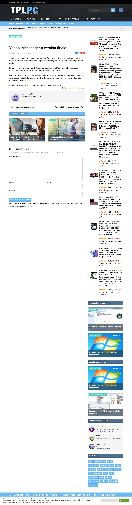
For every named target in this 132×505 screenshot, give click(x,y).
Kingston (101, 469)
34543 (109, 212)
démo (71, 24)
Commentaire (14, 157)
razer (111, 473)
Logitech (109, 469)
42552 (109, 112)
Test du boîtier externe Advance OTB (69, 107)
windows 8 (113, 481)
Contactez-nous (23, 2)
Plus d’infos (102, 59)
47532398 (110, 54)
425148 (109, 161)
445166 (109, 83)
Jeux (59, 19)
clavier (50, 24)
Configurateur (72, 19)
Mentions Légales (38, 2)
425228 (109, 290)
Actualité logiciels (15, 36)
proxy (105, 473)
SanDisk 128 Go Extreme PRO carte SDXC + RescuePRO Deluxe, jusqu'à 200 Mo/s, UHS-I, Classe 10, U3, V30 (110, 125)
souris (101, 477)
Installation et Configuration (98, 394)
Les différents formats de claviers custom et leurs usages (49, 28)
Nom (11, 182)
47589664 (110, 132)
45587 (109, 187)
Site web (12, 191)
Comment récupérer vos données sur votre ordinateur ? (89, 495)
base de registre (38, 24)
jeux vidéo (92, 469)
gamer (118, 465)
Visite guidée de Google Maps (22, 107)
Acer (27, 24)
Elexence (110, 465)
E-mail (49, 182)
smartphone (93, 477)
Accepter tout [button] (124, 501)
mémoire (117, 469)
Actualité (16, 19)
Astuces (31, 19)
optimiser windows (95, 473)
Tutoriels (46, 19)
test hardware (93, 481)
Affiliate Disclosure (19, 495)
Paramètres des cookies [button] (109, 501)
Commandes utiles (95, 335)
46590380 (110, 238)
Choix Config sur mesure (45, 495)
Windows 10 (93, 485)
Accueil (12, 2)
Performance (93, 309)
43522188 (110, 261)
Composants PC (93, 19)
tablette (108, 477)
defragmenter (61, 24)
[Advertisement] (33, 42)
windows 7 (104, 481)
